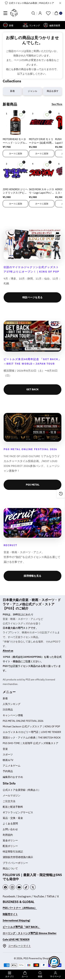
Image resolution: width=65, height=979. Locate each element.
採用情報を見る (32, 575)
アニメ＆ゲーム (11, 765)
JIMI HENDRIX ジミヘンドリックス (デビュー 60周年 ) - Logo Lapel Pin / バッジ (15, 191)
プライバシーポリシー (15, 862)
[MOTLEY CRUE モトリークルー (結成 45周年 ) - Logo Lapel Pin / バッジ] (41, 122)
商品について (10, 868)
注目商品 (8, 709)
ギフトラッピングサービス (18, 812)
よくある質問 (10, 823)
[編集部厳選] (45, 25)
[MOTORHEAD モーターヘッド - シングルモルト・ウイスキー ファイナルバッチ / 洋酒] (15, 122)
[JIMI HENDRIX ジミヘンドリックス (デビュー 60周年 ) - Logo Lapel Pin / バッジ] (15, 172)
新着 (5, 698)
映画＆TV (8, 760)
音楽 (5, 749)
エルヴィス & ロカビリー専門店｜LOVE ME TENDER (32, 732)
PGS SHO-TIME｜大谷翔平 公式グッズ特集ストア (30, 743)
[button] (5, 13)
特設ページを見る (32, 297)
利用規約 (8, 834)
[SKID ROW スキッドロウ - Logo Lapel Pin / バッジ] (41, 172)
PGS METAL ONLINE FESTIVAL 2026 (23, 720)
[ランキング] (25, 25)
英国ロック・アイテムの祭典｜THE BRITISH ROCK (32, 737)
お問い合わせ (10, 829)
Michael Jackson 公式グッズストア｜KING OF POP (31, 726)
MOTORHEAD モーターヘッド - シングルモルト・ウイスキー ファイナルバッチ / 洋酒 (15, 141)
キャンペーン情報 (13, 715)
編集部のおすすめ (13, 777)
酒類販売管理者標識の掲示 (18, 857)
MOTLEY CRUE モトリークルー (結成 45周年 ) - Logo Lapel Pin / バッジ (41, 141)
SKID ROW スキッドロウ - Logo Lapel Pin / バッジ (41, 191)
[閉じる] (60, 3)
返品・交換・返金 (13, 818)
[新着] (5, 25)
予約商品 (8, 771)
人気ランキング (11, 704)
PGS (25, 958)
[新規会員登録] (40, 13)
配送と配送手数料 (13, 806)
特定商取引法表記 (13, 851)
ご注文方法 (9, 801)
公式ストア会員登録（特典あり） (22, 790)
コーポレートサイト (19, 945)
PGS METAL (32, 484)
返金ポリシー (10, 840)
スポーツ (8, 754)
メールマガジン (11, 795)
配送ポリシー (10, 846)
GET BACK (32, 389)
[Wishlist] (48, 13)
